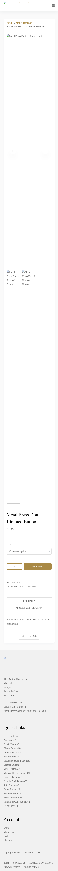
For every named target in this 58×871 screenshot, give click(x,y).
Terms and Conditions (41, 863)
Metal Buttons (28, 586)
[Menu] (53, 5)
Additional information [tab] (29, 608)
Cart (6, 836)
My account (9, 832)
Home (6, 863)
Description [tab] (29, 601)
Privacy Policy (12, 867)
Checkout (8, 840)
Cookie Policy (31, 867)
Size (9, 544)
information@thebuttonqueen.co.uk (28, 711)
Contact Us (19, 863)
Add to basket (37, 566)
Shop (6, 827)
